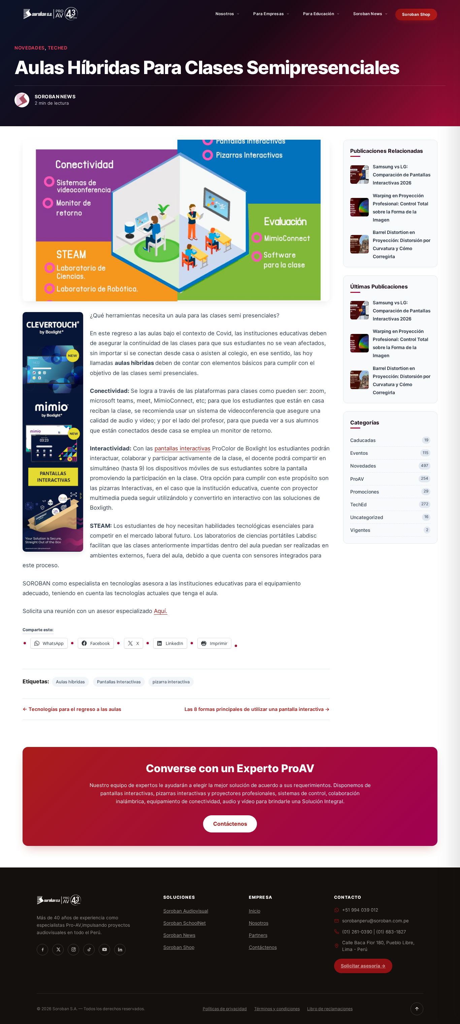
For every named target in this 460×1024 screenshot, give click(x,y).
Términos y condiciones (277, 1008)
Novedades (29, 47)
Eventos (389, 453)
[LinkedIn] (120, 949)
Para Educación (318, 13)
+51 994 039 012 (360, 910)
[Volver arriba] (416, 1008)
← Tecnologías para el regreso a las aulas (72, 709)
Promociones (389, 491)
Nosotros (225, 13)
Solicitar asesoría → (363, 965)
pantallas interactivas (182, 448)
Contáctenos (230, 823)
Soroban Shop (416, 14)
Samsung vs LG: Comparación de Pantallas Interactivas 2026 (401, 174)
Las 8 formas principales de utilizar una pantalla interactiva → (257, 709)
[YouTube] (104, 949)
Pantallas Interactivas (119, 681)
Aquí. (160, 611)
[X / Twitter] (58, 949)
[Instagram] (73, 949)
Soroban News (367, 13)
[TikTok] (89, 949)
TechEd (58, 47)
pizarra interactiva (171, 681)
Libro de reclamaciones (330, 1008)
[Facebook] (42, 949)
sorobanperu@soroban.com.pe (375, 920)
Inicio (254, 911)
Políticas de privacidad (225, 1008)
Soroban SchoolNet (184, 923)
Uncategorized (389, 517)
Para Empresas (268, 13)
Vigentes (389, 530)
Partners (258, 935)
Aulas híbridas (70, 681)
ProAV (389, 479)
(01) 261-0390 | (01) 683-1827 (374, 931)
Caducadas (389, 440)
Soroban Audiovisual (185, 911)
